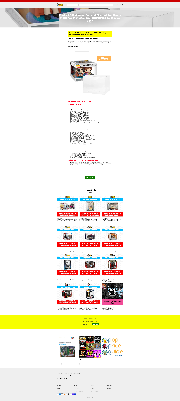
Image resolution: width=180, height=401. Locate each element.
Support (110, 4)
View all (90, 192)
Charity (75, 389)
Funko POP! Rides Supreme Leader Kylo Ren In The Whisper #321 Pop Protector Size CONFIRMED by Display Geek (112, 279)
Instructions (58, 388)
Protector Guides (88, 12)
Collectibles (87, 4)
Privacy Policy (109, 385)
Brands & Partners (76, 388)
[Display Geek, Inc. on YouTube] (61, 378)
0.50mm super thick (86, 41)
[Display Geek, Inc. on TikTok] (66, 378)
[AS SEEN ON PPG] (112, 347)
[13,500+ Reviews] (67, 347)
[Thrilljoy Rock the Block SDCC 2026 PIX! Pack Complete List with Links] (112, 294)
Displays (69, 4)
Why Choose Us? (76, 385)
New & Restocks (95, 4)
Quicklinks (92, 385)
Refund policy (109, 388)
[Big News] (90, 347)
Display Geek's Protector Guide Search (82, 50)
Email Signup (59, 385)
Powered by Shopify (90, 397)
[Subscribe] (70, 375)
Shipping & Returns (59, 391)
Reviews (101, 4)
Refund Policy (59, 389)
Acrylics (81, 4)
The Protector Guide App (94, 391)
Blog (106, 4)
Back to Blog (90, 177)
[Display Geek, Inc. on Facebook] (59, 378)
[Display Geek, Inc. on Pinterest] (64, 378)
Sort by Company (93, 388)
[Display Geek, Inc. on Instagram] (57, 378)
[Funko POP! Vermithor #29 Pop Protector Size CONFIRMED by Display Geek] (90, 265)
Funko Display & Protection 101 (78, 391)
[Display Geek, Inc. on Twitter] (62, 378)
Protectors (75, 4)
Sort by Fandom (93, 389)
